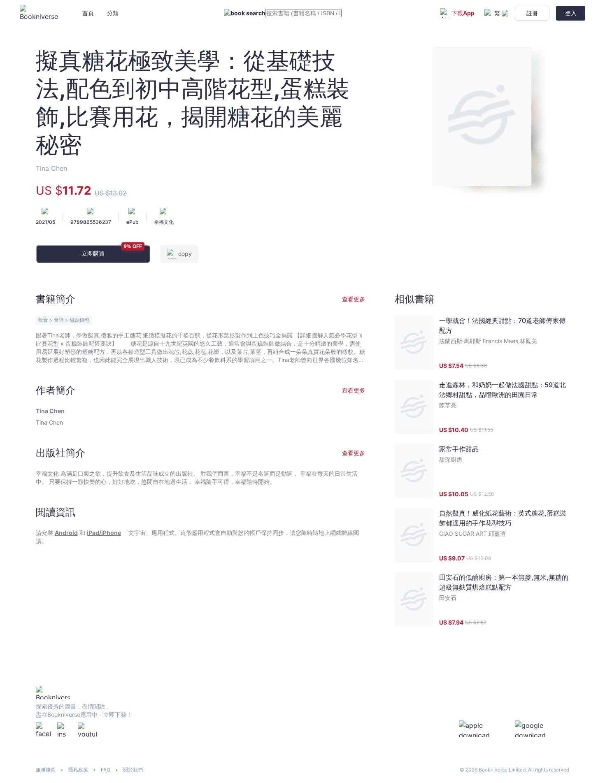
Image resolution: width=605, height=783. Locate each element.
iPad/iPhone (104, 532)
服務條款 (46, 770)
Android (66, 532)
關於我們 (133, 770)
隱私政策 (78, 770)
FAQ (105, 770)
